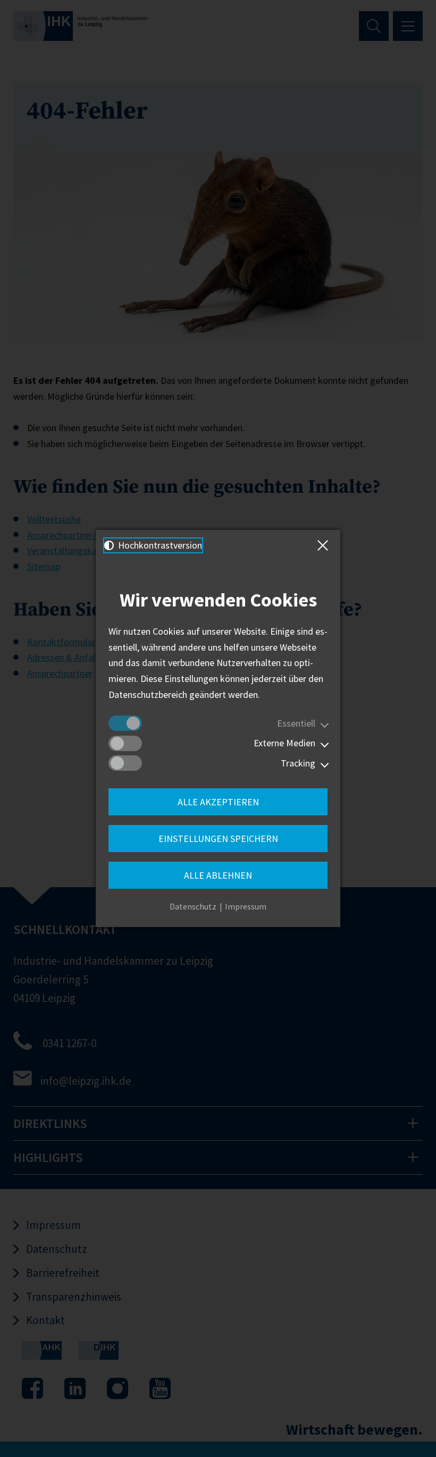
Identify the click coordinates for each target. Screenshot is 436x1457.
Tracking (298, 763)
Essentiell (296, 723)
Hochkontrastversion (159, 545)
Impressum (245, 906)
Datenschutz (193, 906)
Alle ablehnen (218, 875)
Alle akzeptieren (218, 802)
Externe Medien (284, 743)
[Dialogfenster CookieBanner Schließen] (325, 545)
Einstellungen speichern (218, 838)
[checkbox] (125, 723)
